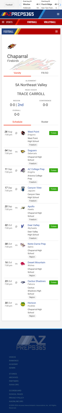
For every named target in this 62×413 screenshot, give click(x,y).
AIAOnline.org (16, 401)
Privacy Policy (16, 398)
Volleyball (50, 22)
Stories (13, 374)
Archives (13, 377)
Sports (9, 22)
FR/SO (44, 72)
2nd (21, 105)
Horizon (32, 304)
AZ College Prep (36, 170)
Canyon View (35, 189)
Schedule (17, 121)
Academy (13, 364)
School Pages (16, 394)
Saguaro (32, 152)
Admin (12, 368)
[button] (60, 5)
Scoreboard (15, 390)
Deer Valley (34, 226)
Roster (44, 121)
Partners (14, 381)
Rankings (14, 361)
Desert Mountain (36, 264)
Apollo (31, 208)
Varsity (17, 72)
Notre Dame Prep (37, 245)
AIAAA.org (14, 385)
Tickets (53, 133)
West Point (33, 133)
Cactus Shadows (37, 282)
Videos (12, 357)
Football (9, 5)
